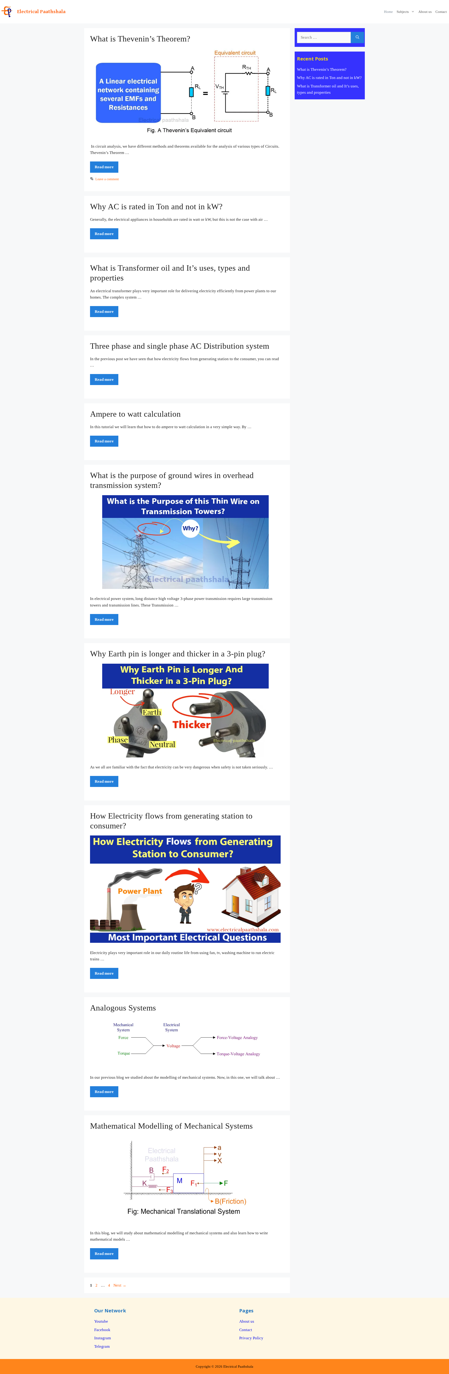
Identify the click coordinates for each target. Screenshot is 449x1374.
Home (388, 12)
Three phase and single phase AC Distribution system (179, 346)
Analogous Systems (123, 1007)
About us (425, 12)
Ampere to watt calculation (135, 414)
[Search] (357, 37)
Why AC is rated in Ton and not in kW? (156, 206)
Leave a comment (107, 179)
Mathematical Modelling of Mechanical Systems (171, 1126)
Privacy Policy (251, 1338)
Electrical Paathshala (41, 12)
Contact (441, 12)
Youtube (101, 1321)
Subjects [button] (403, 12)
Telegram (102, 1346)
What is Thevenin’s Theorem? (140, 38)
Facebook (102, 1330)
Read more (104, 167)
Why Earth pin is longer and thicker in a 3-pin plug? (177, 653)
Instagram (102, 1338)
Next (119, 1285)
